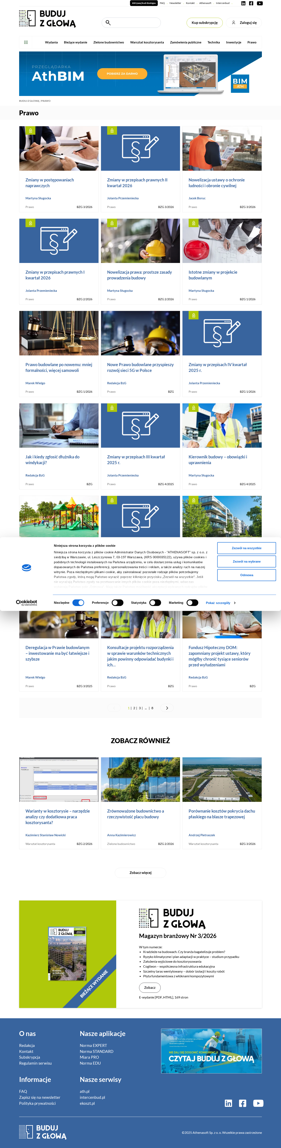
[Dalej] (167, 708)
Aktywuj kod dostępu (144, 3)
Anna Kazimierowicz (121, 835)
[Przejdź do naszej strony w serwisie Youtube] (259, 3)
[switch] (117, 602)
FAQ (162, 3)
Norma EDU (90, 1063)
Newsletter (175, 3)
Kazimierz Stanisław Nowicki (46, 835)
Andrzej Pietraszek (202, 835)
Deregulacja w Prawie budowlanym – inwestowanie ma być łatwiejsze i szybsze (57, 653)
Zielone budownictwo (108, 42)
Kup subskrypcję (205, 22)
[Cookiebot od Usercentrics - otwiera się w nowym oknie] (27, 603)
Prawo (252, 42)
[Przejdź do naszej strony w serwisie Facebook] (251, 3)
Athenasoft (205, 3)
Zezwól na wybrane (247, 561)
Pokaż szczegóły (218, 603)
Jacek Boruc (197, 198)
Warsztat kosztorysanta (147, 42)
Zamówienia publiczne (185, 42)
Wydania (51, 42)
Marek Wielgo (35, 383)
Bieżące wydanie (75, 42)
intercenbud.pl (92, 1097)
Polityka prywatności (37, 1103)
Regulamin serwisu (35, 1063)
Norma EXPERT (93, 1045)
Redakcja (27, 1045)
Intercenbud (223, 3)
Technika (214, 42)
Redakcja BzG (116, 383)
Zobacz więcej (141, 872)
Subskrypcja (29, 1057)
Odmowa (246, 575)
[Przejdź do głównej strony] (47, 18)
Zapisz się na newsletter (39, 1097)
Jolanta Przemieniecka (123, 198)
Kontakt (190, 3)
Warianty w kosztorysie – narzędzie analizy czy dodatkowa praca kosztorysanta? (58, 816)
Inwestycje (233, 42)
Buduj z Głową (29, 100)
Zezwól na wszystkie (246, 548)
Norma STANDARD (96, 1051)
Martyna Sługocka (38, 198)
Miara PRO (89, 1057)
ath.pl (84, 1091)
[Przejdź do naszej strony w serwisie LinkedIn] (243, 3)
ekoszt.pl (87, 1103)
